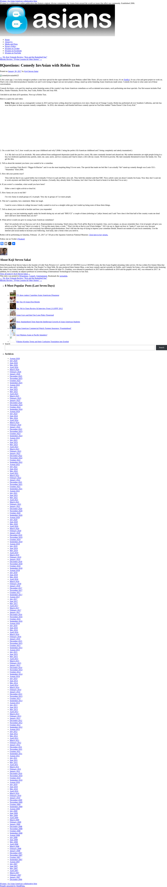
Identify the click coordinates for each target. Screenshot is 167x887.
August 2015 (15, 650)
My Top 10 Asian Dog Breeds (28, 302)
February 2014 (15, 690)
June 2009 (14, 813)
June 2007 (14, 866)
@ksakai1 (21, 239)
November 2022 (16, 458)
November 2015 (16, 643)
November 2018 (16, 564)
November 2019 (16, 537)
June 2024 (14, 416)
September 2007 (16, 860)
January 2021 (15, 506)
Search (7, 344)
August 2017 (15, 597)
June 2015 (14, 654)
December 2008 (16, 826)
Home (7, 40)
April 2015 (14, 659)
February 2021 (15, 504)
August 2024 (15, 411)
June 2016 (14, 628)
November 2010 (16, 776)
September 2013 (16, 701)
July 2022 (13, 467)
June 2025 (14, 389)
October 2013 (15, 698)
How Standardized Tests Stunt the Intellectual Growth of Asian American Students (48, 322)
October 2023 (15, 434)
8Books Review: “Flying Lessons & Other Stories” (21, 59)
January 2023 (15, 453)
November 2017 (16, 590)
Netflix (126, 80)
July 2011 (13, 758)
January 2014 (15, 692)
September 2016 (16, 621)
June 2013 (14, 707)
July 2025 (13, 387)
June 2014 (14, 681)
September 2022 (16, 462)
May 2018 (14, 577)
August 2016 (15, 623)
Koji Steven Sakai (31, 71)
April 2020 (14, 526)
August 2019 (15, 544)
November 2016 (16, 617)
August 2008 (15, 835)
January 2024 (15, 427)
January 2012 (15, 745)
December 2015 (16, 641)
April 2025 (14, 394)
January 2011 (15, 771)
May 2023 (14, 445)
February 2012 (15, 743)
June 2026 (14, 363)
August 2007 (15, 862)
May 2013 (14, 709)
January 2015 (15, 665)
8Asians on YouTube (13, 53)
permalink (63, 276)
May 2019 (14, 551)
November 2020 (16, 511)
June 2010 (14, 787)
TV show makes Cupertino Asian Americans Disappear (37, 295)
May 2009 (14, 815)
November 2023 (16, 431)
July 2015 (13, 652)
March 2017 (14, 608)
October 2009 (15, 804)
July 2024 (13, 414)
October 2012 (15, 725)
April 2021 (14, 500)
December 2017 (16, 588)
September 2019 (16, 542)
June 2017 (14, 601)
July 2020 (13, 520)
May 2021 (14, 498)
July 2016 (13, 626)
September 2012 (16, 727)
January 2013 (15, 718)
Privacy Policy (10, 46)
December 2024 (16, 403)
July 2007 (13, 864)
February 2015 (15, 663)
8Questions (23, 276)
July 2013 (13, 705)
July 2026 (13, 361)
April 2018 (14, 579)
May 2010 (14, 789)
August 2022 (15, 464)
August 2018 (15, 570)
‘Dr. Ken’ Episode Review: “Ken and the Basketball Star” (23, 57)
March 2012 (14, 740)
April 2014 (14, 685)
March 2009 (14, 820)
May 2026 (14, 365)
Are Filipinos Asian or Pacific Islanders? (31, 335)
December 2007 (16, 853)
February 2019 (15, 557)
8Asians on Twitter (12, 48)
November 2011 (16, 749)
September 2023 (16, 436)
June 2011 (14, 760)
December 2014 (16, 668)
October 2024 (15, 407)
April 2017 (14, 606)
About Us (8, 42)
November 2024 (16, 405)
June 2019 (14, 548)
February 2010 (15, 796)
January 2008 (15, 851)
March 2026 (14, 370)
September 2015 (16, 648)
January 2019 (15, 559)
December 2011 (16, 747)
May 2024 (14, 418)
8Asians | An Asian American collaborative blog (18, 1)
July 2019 (13, 546)
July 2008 (13, 837)
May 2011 (14, 762)
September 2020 (16, 515)
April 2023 (14, 447)
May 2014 (14, 683)
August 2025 (15, 385)
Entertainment (41, 276)
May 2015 (14, 656)
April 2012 (14, 738)
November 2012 (16, 723)
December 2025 (16, 376)
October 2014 (15, 672)
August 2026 (15, 358)
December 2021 (16, 482)
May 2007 (14, 868)
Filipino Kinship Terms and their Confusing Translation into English (42, 342)
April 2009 (14, 818)
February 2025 (15, 398)
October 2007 (15, 857)
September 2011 (16, 754)
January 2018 (15, 586)
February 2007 (15, 875)
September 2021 (16, 489)
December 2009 (16, 800)
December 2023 (16, 429)
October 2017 (15, 592)
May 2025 (14, 392)
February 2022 (15, 478)
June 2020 (14, 522)
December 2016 (16, 615)
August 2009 (15, 809)
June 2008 (14, 840)
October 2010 (15, 778)
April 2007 (14, 871)
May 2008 (14, 842)
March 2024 (14, 422)
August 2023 (15, 438)
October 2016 (15, 619)
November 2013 (16, 696)
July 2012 (13, 732)
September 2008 (16, 833)
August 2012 (15, 729)
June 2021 (14, 495)
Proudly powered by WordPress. (12, 886)
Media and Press (11, 44)
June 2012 (14, 734)
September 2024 (16, 409)
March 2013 (14, 714)
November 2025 (16, 378)
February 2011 (15, 769)
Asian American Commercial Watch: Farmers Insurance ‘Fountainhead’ (43, 328)
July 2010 (13, 784)
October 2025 (15, 381)
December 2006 (16, 879)
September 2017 (16, 595)
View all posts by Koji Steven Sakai (15, 274)
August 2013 (15, 703)
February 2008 (15, 849)
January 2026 (15, 374)
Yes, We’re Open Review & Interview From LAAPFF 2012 (39, 308)
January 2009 (15, 824)
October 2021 (15, 487)
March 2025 (14, 396)
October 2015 (15, 645)
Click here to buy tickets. (98, 235)
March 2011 (14, 767)
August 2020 (15, 517)
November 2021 (16, 484)
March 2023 (14, 449)
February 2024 (15, 425)
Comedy (32, 276)
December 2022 (16, 456)
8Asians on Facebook (13, 51)
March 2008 (14, 846)
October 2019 (15, 539)
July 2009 (13, 811)
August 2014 (15, 676)
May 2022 (14, 471)
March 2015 (14, 661)
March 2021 (14, 502)
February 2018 (15, 584)
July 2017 (13, 599)
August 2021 (15, 491)
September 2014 (16, 674)
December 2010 (16, 773)
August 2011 (15, 756)
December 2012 (16, 720)
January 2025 (15, 400)
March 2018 (14, 581)
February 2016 (15, 637)
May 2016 (14, 630)
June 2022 (14, 469)
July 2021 (13, 493)
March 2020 (14, 528)
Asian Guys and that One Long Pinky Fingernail (35, 315)
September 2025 (16, 383)
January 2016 (15, 639)
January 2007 (15, 877)
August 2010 (15, 782)
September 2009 (16, 807)
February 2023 (15, 451)
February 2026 (15, 372)
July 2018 (13, 573)
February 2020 (15, 531)
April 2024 (14, 420)
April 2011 (14, 765)
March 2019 (14, 555)
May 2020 (14, 524)
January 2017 (15, 612)
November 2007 (16, 855)
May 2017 (14, 603)
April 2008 (14, 844)
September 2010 (16, 780)
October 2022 (15, 460)
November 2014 (16, 670)
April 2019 (14, 553)
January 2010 (15, 798)
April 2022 (14, 473)
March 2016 (14, 634)
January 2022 (15, 480)
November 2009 (16, 802)
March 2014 (14, 687)
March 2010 (14, 793)
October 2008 (15, 831)
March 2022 (14, 475)
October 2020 (15, 513)
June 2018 (14, 575)
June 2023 (14, 442)
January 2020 (15, 533)
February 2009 (15, 822)
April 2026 (14, 367)
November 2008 (16, 829)
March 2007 (14, 873)
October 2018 (15, 566)
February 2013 (15, 716)
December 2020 (16, 509)
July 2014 (13, 679)
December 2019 (16, 535)
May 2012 (14, 736)
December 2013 (16, 694)
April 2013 (14, 712)
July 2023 (13, 440)
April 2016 (14, 632)
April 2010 (14, 791)
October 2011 (15, 751)
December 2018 (16, 562)
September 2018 (16, 568)
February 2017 (15, 610)
